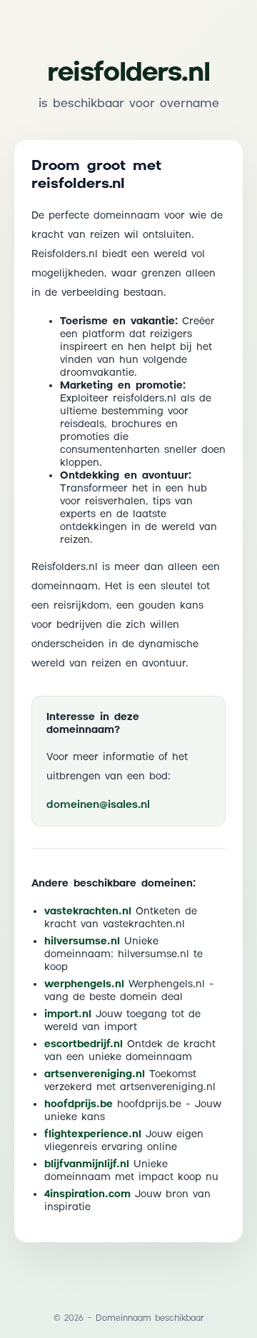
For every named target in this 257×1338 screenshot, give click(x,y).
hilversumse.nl (82, 941)
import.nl (67, 1014)
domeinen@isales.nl (98, 805)
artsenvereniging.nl (94, 1074)
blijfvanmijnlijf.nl (86, 1164)
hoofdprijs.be (78, 1104)
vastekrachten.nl (87, 911)
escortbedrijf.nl (83, 1044)
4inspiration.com (87, 1194)
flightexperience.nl (92, 1134)
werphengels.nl (84, 984)
